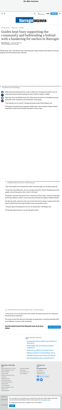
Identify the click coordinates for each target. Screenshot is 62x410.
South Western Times (24, 371)
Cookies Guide (46, 400)
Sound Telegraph (23, 373)
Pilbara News (23, 370)
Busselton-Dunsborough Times (7, 375)
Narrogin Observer (5, 27)
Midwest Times (4, 388)
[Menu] (2, 13)
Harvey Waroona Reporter (6, 382)
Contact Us (3, 396)
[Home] (4, 14)
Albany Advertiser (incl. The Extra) (8, 368)
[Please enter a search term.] (35, 13)
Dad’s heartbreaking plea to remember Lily (40, 358)
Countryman (4, 377)
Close (12, 405)
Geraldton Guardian (5, 378)
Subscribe (54, 13)
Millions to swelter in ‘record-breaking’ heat (40, 353)
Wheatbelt (21, 27)
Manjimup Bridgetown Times (7, 387)
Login (47, 13)
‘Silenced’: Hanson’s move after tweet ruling (40, 355)
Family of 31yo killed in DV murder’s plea (39, 350)
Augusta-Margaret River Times (7, 370)
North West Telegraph (24, 368)
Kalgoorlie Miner (4, 383)
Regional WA (14, 27)
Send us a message (44, 376)
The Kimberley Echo (5, 385)
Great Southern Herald (6, 380)
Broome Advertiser (5, 371)
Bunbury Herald (4, 373)
